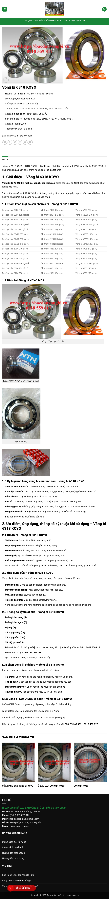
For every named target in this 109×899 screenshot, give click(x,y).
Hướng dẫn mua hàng (13, 858)
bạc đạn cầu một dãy (27, 103)
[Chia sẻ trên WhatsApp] (4, 142)
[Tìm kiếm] (104, 9)
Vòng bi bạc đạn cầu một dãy (35, 657)
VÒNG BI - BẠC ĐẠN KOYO (74, 20)
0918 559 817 (93, 647)
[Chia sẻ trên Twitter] (15, 142)
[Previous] (2, 768)
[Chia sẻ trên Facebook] (10, 142)
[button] (4, 9)
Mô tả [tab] (5, 159)
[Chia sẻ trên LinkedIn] (30, 142)
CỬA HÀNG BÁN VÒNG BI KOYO (17, 786)
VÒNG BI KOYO (81, 786)
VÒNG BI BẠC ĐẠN (53, 20)
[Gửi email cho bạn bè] (20, 142)
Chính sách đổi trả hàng (14, 842)
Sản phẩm (39, 20)
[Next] (107, 768)
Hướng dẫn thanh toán (13, 853)
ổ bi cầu (27, 128)
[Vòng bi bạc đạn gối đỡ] (54, 9)
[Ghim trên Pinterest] (25, 142)
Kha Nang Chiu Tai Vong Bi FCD (18, 875)
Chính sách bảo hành (12, 847)
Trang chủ (28, 20)
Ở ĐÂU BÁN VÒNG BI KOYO (51, 786)
